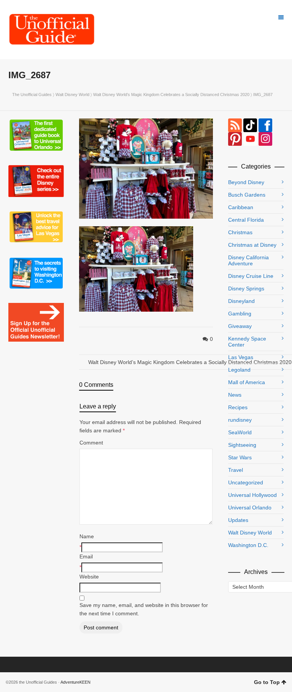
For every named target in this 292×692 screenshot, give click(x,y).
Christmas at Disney (252, 245)
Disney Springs (246, 288)
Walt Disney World (72, 94)
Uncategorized (245, 482)
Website (89, 577)
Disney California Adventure (248, 260)
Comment (91, 443)
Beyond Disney (246, 182)
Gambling (239, 314)
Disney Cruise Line (250, 276)
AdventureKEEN (75, 682)
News (234, 395)
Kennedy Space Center (247, 342)
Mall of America (246, 382)
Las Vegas (240, 357)
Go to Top (267, 682)
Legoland (239, 370)
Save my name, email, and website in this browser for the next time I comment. (143, 609)
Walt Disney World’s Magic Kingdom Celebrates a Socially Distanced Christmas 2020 (171, 94)
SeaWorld (240, 432)
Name (86, 536)
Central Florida (246, 220)
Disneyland (241, 301)
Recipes (238, 407)
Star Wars (240, 457)
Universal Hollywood (252, 495)
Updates (238, 520)
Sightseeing (242, 445)
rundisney (240, 420)
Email (86, 556)
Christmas (240, 232)
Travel (235, 470)
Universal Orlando (249, 507)
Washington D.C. (248, 545)
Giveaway (240, 326)
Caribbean (240, 207)
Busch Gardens (246, 195)
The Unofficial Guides (32, 94)
